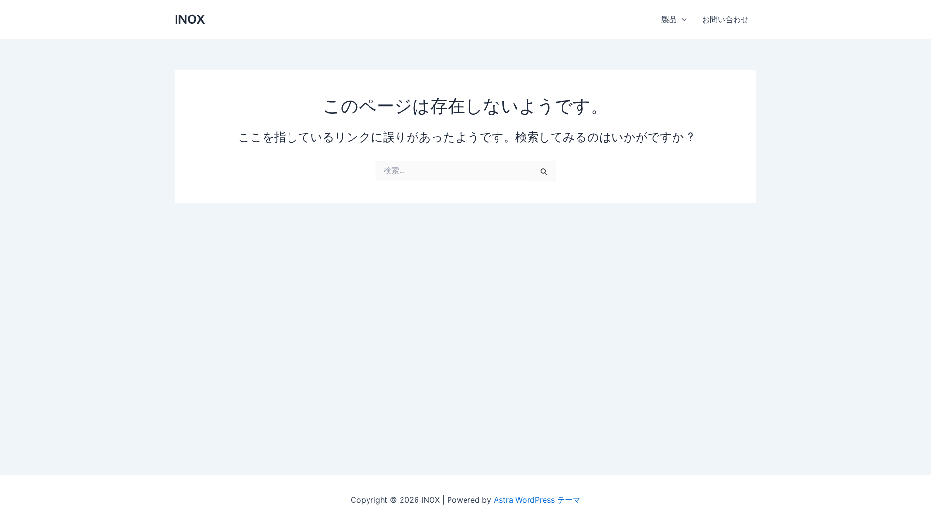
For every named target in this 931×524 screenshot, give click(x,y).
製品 (669, 19)
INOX (190, 19)
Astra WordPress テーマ (537, 500)
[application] (682, 19)
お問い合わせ (725, 19)
